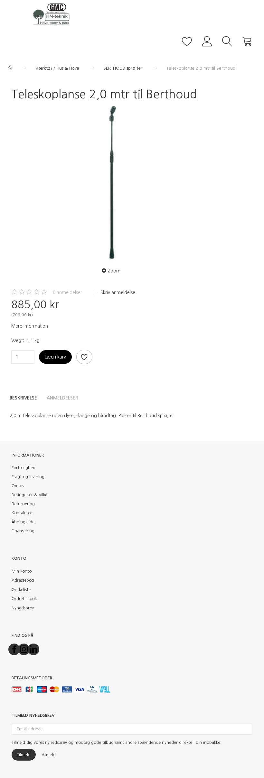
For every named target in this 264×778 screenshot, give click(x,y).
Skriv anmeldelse (117, 292)
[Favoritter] (187, 40)
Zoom (114, 271)
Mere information (29, 326)
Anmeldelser (62, 398)
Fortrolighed (23, 468)
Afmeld (49, 755)
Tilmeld (24, 755)
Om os (18, 486)
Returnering (23, 504)
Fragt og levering (28, 477)
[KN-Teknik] (53, 13)
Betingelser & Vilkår (30, 495)
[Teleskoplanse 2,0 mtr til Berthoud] (112, 182)
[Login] (207, 40)
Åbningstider (24, 522)
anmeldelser (67, 292)
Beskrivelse (23, 398)
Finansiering (23, 531)
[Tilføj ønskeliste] (84, 357)
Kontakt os (22, 513)
